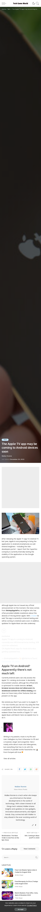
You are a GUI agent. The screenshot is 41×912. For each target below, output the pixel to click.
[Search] (37, 3)
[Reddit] (36, 769)
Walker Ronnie (7, 456)
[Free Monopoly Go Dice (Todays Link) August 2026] (7, 884)
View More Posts (20, 789)
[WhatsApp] (30, 769)
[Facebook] (19, 769)
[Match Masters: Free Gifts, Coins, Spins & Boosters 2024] (7, 895)
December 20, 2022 (10, 662)
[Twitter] (25, 769)
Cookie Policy (32, 905)
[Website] (32, 825)
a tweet (33, 616)
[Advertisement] (20, 487)
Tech (5, 439)
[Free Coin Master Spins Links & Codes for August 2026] (7, 872)
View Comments (29, 849)
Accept (20, 909)
